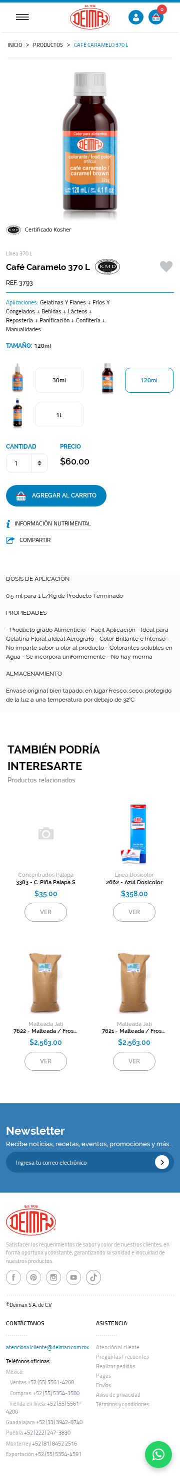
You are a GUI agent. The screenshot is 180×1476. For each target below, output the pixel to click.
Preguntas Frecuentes (122, 1357)
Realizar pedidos (115, 1366)
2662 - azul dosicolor (134, 882)
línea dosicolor (134, 875)
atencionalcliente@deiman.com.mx (47, 1347)
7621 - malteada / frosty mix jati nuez (134, 1031)
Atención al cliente (118, 1347)
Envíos (103, 1385)
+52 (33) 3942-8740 (59, 1422)
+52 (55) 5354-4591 (58, 1454)
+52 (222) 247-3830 (47, 1433)
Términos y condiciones (123, 1404)
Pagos (103, 1376)
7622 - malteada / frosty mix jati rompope (46, 1031)
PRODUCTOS (48, 45)
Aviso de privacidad (118, 1395)
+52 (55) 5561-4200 (51, 1382)
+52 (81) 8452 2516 (54, 1444)
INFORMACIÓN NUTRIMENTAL (52, 523)
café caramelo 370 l (101, 45)
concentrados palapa (46, 875)
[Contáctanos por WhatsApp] (158, 1454)
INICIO (15, 45)
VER (46, 912)
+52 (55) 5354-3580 (56, 1393)
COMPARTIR (35, 539)
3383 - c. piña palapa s (46, 882)
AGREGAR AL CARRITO (61, 495)
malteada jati (45, 1024)
